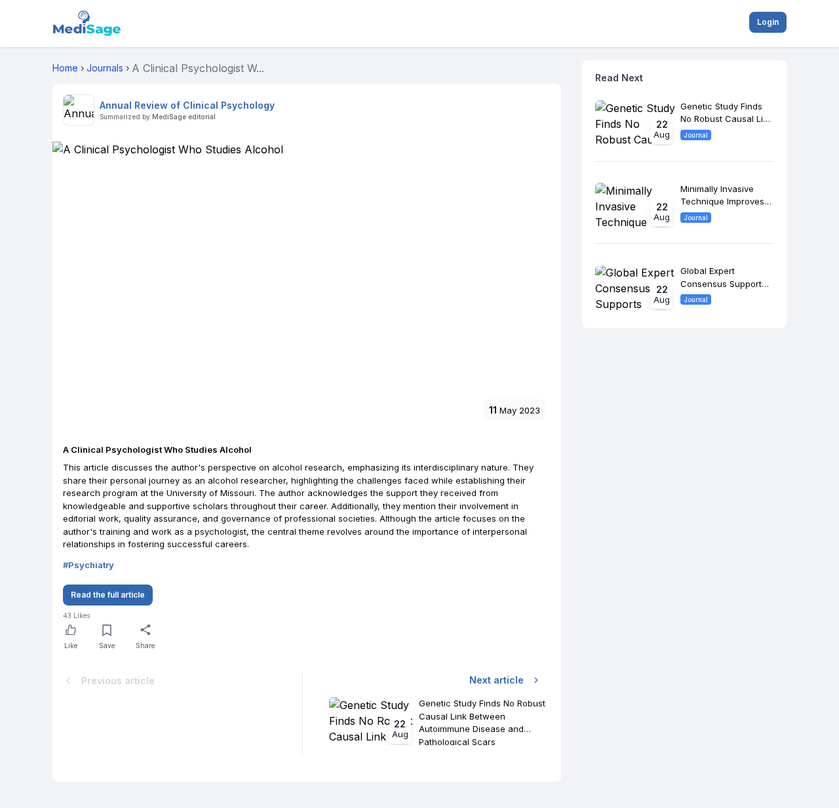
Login (768, 22)
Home (65, 67)
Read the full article (108, 595)
